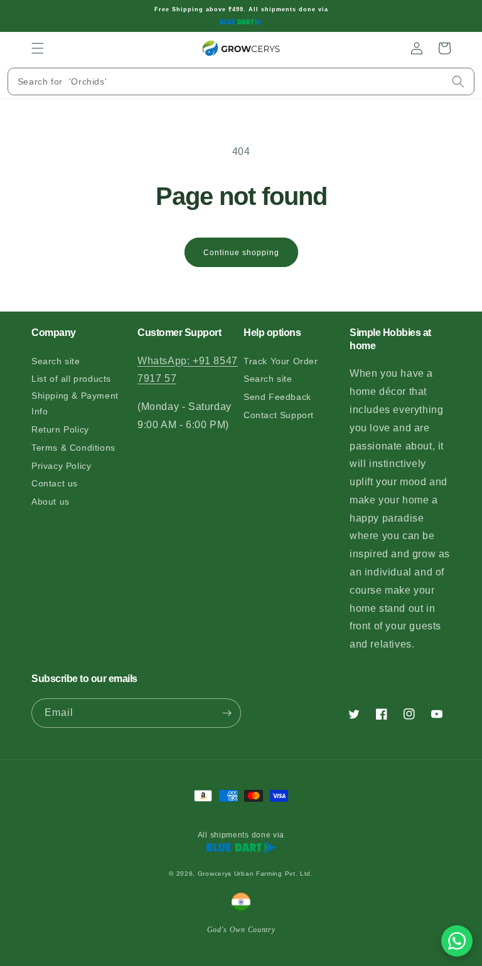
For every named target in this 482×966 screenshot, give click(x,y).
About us (50, 501)
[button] (37, 48)
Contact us (54, 483)
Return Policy (60, 429)
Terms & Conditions (73, 448)
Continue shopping (241, 252)
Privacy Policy (61, 466)
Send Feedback (277, 397)
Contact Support (279, 415)
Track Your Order (281, 361)
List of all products (71, 379)
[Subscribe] (226, 713)
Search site (55, 361)
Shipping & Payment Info (75, 403)
